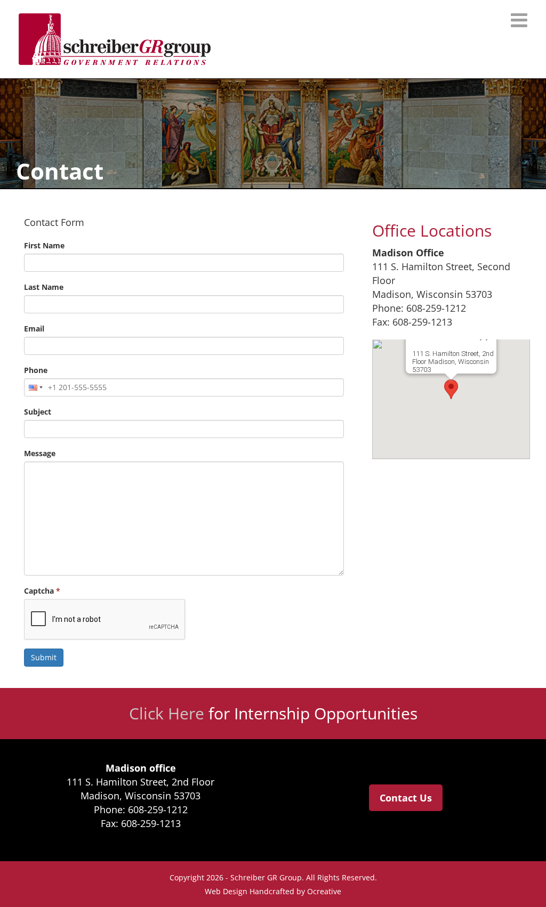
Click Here (166, 713)
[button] (451, 389)
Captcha (42, 591)
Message (39, 453)
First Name (44, 245)
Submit (44, 657)
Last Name (43, 287)
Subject (37, 412)
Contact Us (406, 797)
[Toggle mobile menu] (520, 20)
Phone (35, 370)
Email (34, 328)
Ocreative (324, 891)
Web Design (226, 891)
